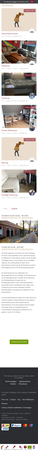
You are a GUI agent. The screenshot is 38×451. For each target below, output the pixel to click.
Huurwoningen (10, 381)
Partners (4, 403)
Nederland (4, 415)
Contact (13, 399)
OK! (32, 2)
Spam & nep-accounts (8, 419)
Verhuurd (30, 11)
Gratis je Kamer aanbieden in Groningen (16, 408)
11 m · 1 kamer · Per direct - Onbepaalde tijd (15, 197)
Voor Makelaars (28, 399)
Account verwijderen (22, 419)
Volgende (14, 208)
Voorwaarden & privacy (8, 417)
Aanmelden (7, 449)
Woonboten (23, 384)
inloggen (14, 449)
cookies (14, 2)
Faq (19, 399)
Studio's (13, 384)
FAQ (25, 449)
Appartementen (24, 381)
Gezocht (20, 449)
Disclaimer (20, 417)
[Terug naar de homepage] (2, 448)
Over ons (5, 399)
